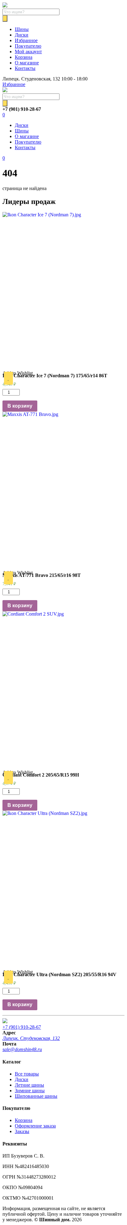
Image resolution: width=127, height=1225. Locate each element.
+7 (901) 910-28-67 (21, 1027)
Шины (22, 29)
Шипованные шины (36, 1096)
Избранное (26, 40)
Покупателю (28, 46)
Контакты (25, 68)
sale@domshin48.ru (22, 1049)
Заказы (22, 1131)
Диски (21, 34)
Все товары (27, 1073)
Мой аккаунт (28, 51)
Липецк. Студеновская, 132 (31, 1038)
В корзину (19, 406)
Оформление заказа (35, 1125)
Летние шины (29, 1085)
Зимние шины (30, 1090)
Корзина (23, 57)
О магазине (27, 62)
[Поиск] (4, 18)
